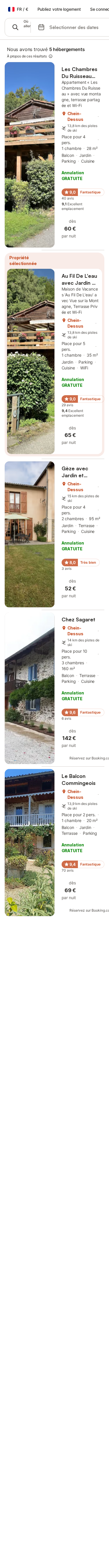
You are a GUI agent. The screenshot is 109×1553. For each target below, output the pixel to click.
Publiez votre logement (59, 9)
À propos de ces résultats (27, 56)
